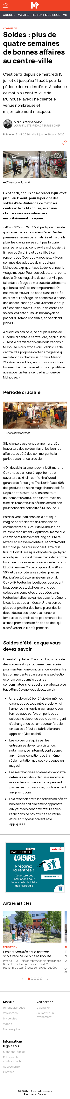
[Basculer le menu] (5, 5)
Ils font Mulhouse (14, 1007)
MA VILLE (23, 15)
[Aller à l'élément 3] (35, 978)
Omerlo (42, 1094)
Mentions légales (14, 1052)
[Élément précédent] (22, 979)
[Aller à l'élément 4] (38, 978)
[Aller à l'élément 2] (32, 978)
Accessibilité (11, 1066)
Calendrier (43, 1007)
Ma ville (8, 1002)
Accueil (9, 15)
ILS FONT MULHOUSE (46, 15)
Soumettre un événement (45, 1015)
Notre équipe (11, 1029)
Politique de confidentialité (12, 1059)
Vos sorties (10, 1013)
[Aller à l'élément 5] (41, 978)
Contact (8, 1072)
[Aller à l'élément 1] (29, 978)
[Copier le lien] (64, 142)
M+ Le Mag (10, 1018)
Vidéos (7, 1024)
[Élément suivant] (48, 979)
